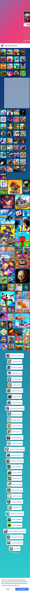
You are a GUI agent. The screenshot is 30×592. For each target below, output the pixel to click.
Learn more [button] (16, 585)
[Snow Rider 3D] (10, 114)
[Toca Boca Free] (23, 164)
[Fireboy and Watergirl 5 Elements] (23, 171)
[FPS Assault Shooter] (23, 129)
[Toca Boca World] (23, 136)
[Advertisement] (15, 568)
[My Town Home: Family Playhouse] (10, 171)
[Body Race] (16, 61)
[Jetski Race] (23, 61)
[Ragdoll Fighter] (10, 75)
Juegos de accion (17, 373)
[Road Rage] (16, 164)
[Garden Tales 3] (16, 114)
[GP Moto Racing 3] (10, 164)
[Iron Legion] (16, 75)
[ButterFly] (16, 157)
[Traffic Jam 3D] (3, 171)
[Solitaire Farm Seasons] (10, 68)
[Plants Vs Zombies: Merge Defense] (10, 143)
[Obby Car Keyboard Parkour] (3, 75)
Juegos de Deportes (17, 390)
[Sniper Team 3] (16, 171)
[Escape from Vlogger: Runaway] (3, 150)
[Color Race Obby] (3, 54)
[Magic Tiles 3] (3, 143)
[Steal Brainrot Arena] (3, 129)
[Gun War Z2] (23, 122)
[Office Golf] (16, 68)
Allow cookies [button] (21, 589)
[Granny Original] (16, 143)
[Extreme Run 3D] (23, 143)
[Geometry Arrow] (3, 164)
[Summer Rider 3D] (3, 114)
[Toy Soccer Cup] (23, 75)
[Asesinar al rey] (16, 150)
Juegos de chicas (17, 361)
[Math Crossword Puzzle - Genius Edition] (3, 122)
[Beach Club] (10, 150)
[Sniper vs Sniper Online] (10, 136)
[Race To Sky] (10, 61)
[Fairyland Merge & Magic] (23, 157)
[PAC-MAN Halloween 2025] (23, 114)
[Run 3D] (3, 178)
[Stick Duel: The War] (10, 122)
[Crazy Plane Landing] (3, 157)
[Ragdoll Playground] (16, 122)
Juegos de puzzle (17, 379)
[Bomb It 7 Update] (16, 129)
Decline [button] (8, 589)
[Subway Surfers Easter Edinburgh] (16, 136)
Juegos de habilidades (16, 355)
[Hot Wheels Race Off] (16, 54)
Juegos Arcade (17, 385)
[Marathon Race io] (3, 68)
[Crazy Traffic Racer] (3, 61)
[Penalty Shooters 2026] (10, 157)
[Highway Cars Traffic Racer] (23, 54)
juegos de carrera (16, 367)
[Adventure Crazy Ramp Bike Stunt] (3, 136)
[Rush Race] (10, 54)
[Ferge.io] (10, 129)
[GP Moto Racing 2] (23, 150)
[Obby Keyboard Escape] (23, 68)
